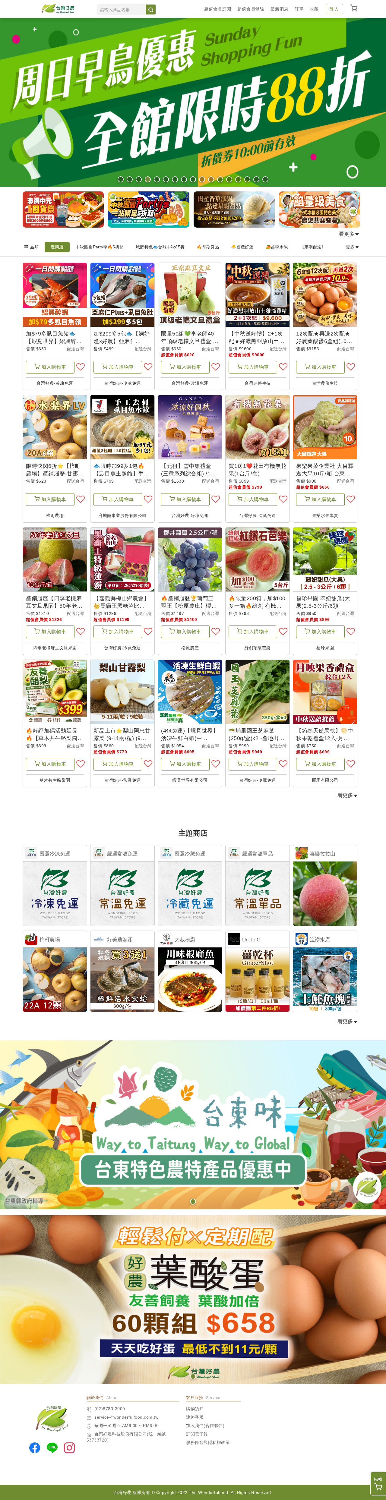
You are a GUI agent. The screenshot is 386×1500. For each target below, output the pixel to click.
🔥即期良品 (208, 246)
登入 (334, 9)
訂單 (299, 9)
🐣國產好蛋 (242, 246)
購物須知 (195, 1408)
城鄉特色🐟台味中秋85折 (160, 246)
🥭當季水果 (277, 246)
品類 (34, 246)
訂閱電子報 (197, 1434)
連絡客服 (195, 1417)
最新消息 (280, 9)
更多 (350, 246)
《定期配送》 (313, 246)
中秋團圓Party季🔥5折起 (100, 246)
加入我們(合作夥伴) (205, 1425)
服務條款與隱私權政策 (208, 1442)
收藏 (314, 9)
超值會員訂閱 (217, 9)
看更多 (346, 234)
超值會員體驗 (250, 9)
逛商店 (57, 246)
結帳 (378, 1478)
